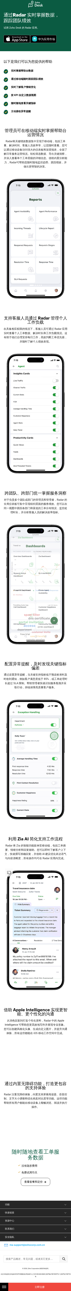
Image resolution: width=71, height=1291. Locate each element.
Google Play (43, 39)
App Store (17, 39)
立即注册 (40, 1287)
